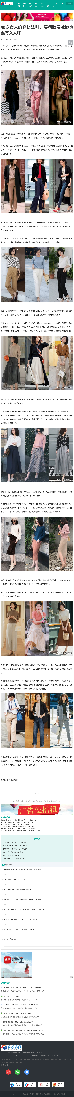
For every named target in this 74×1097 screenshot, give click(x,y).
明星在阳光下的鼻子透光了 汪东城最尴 (14, 842)
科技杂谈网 (13, 780)
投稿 (69, 3)
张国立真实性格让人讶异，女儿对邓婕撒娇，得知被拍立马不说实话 (24, 909)
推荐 (5, 924)
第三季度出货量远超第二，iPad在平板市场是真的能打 (17, 822)
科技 (42, 3)
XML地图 (35, 1055)
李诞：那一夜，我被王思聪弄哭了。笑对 (15, 855)
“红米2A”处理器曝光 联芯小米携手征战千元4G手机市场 (20, 919)
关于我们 (19, 1055)
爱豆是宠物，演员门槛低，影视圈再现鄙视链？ (18, 889)
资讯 (24, 3)
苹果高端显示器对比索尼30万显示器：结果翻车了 (15, 824)
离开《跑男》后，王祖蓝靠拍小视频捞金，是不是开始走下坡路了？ (24, 899)
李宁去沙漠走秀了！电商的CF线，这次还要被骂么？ (19, 929)
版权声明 (55, 1055)
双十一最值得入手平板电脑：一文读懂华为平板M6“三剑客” (18, 826)
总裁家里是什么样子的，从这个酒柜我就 (15, 849)
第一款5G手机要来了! (10, 939)
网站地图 (43, 1055)
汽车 (48, 3)
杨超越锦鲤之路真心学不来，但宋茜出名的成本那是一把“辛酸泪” (23, 869)
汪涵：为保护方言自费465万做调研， (14, 852)
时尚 (18, 6)
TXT (48, 1055)
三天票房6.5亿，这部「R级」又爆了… (15, 879)
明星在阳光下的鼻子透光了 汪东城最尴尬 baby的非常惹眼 (18, 828)
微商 (54, 6)
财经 (30, 3)
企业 (24, 6)
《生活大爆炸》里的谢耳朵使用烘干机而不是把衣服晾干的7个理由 (21, 830)
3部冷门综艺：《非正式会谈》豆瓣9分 (14, 858)
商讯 (42, 6)
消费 (48, 6)
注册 (61, 3)
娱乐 (36, 3)
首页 (18, 3)
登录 (55, 3)
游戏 (30, 6)
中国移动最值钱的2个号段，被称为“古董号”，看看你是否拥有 (19, 820)
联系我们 (27, 1055)
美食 (36, 6)
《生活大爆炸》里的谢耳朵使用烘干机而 (15, 845)
